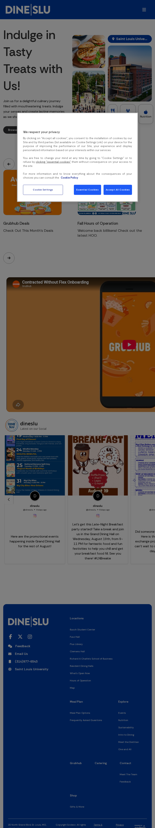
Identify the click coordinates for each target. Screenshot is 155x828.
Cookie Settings (43, 189)
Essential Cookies (87, 189)
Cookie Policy (69, 177)
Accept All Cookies (118, 189)
